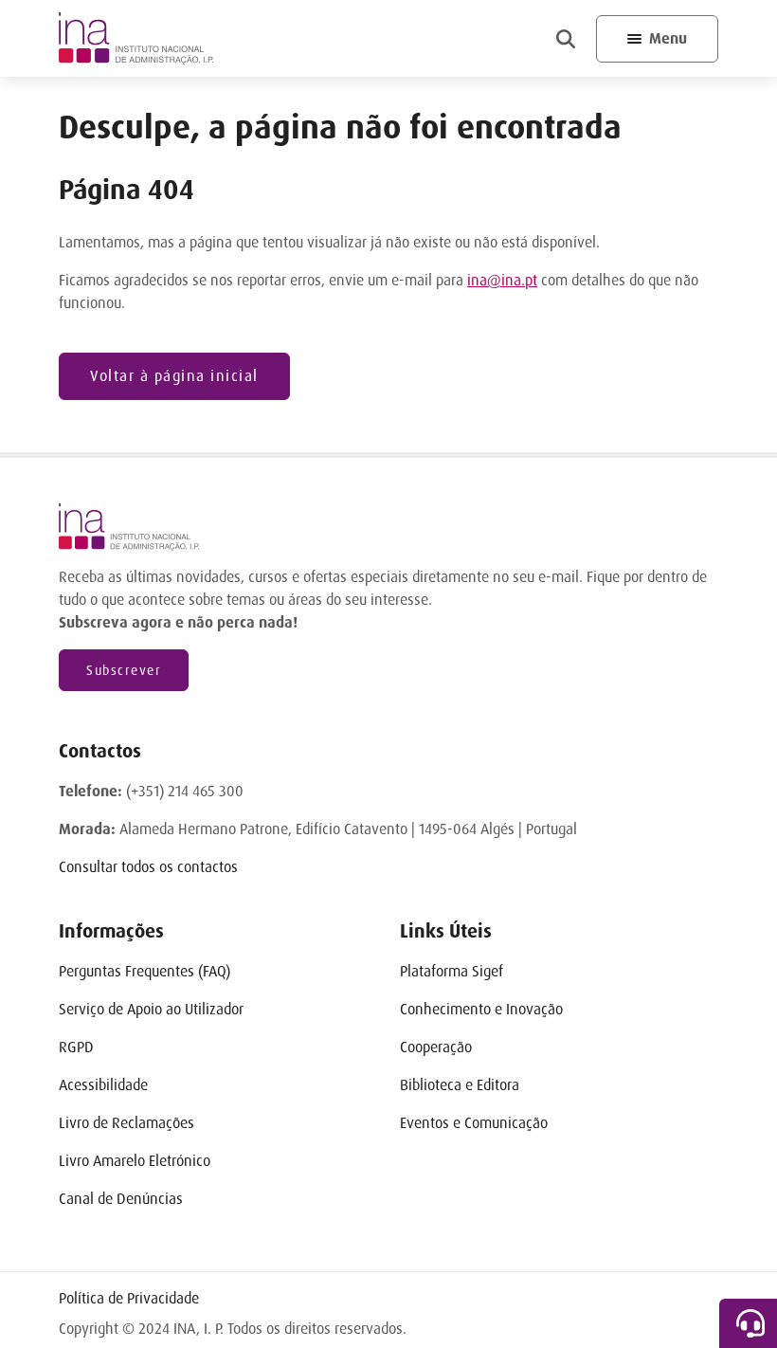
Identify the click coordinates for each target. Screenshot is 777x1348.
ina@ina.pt (502, 280)
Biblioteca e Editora (459, 1085)
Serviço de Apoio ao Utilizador (151, 1009)
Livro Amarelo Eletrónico (134, 1161)
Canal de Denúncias (121, 1199)
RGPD (76, 1047)
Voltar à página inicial (174, 376)
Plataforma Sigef (451, 971)
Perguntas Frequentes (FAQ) (144, 971)
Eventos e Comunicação (474, 1123)
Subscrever (123, 670)
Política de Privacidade (129, 1298)
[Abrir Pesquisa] (565, 39)
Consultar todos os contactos (148, 867)
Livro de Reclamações (126, 1123)
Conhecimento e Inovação (481, 1009)
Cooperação (436, 1047)
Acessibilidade (103, 1085)
